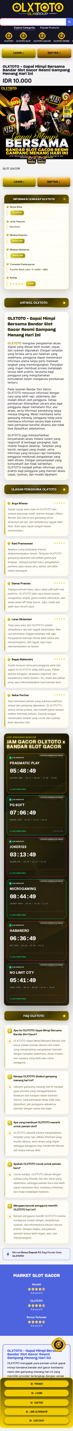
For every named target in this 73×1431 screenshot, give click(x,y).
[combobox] (33, 21)
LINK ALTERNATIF (39, 1411)
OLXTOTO (14, 343)
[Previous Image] (3, 123)
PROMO (39, 1384)
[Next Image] (70, 123)
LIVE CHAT (38, 1420)
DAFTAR (38, 1402)
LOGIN (38, 1393)
